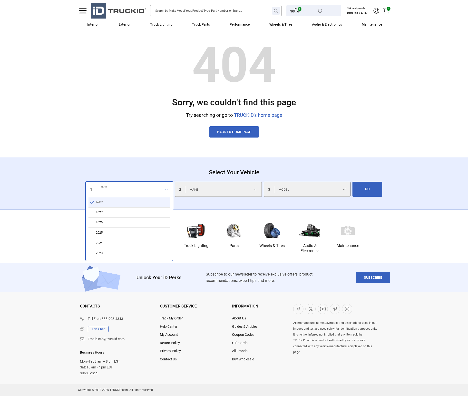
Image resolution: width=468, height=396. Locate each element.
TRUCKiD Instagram (347, 309)
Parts (234, 245)
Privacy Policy (170, 351)
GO (367, 189)
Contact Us (168, 359)
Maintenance (372, 24)
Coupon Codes (243, 335)
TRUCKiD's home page (258, 115)
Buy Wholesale (243, 359)
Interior (93, 24)
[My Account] (376, 11)
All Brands (239, 351)
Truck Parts (201, 24)
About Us (239, 318)
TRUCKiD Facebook (298, 309)
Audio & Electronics (327, 24)
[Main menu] (83, 11)
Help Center (168, 326)
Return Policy (170, 343)
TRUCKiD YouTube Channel (323, 309)
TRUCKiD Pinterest (335, 309)
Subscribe (373, 277)
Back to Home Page (234, 132)
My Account (169, 335)
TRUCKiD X (310, 309)
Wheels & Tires (280, 24)
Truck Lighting (161, 24)
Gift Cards (239, 343)
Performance (240, 24)
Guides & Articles (244, 326)
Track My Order (171, 318)
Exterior (124, 24)
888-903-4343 (358, 13)
